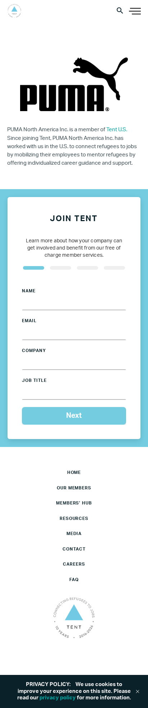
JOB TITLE (34, 380)
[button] (120, 10)
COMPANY (34, 350)
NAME (29, 291)
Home (74, 472)
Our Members (74, 488)
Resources (74, 518)
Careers (74, 564)
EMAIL (29, 321)
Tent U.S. (116, 129)
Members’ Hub (74, 503)
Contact (74, 549)
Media (74, 533)
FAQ (74, 579)
